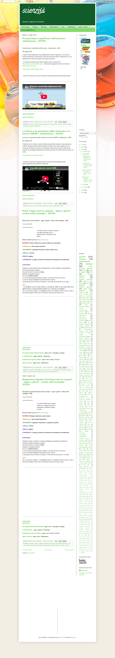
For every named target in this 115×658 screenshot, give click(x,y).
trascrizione (90, 427)
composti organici (84, 438)
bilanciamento (83, 319)
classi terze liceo (53, 124)
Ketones (84, 470)
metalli (89, 522)
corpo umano (26, 545)
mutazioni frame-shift (84, 526)
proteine (81, 369)
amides (88, 471)
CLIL (52, 369)
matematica (81, 522)
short (88, 424)
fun (80, 413)
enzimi (89, 412)
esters (89, 496)
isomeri (60, 124)
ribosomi (89, 538)
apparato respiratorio (44, 543)
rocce (80, 540)
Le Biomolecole (27, 356)
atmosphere (37, 369)
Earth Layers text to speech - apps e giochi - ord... (87, 172)
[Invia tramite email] (59, 122)
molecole (45, 206)
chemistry (31, 124)
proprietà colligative (86, 454)
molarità (83, 364)
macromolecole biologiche (86, 389)
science (45, 371)
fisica (80, 341)
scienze (31, 126)
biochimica (82, 306)
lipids (90, 519)
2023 (82, 147)
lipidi (88, 450)
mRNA (80, 521)
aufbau (88, 478)
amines (80, 473)
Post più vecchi (69, 550)
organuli (88, 536)
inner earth (30, 371)
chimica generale (86, 287)
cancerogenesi (83, 435)
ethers (80, 498)
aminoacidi (82, 433)
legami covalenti (89, 510)
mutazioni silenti (89, 533)
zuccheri (81, 552)
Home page (25, 27)
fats (90, 498)
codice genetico (83, 485)
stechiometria (83, 336)
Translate (85, 137)
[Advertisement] (86, 99)
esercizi (81, 278)
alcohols (88, 429)
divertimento (81, 491)
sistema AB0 (86, 464)
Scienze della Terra (27, 30)
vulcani (81, 468)
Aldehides (90, 468)
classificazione (87, 484)
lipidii (86, 519)
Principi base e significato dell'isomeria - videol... (86, 158)
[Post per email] (56, 121)
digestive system (84, 489)
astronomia (82, 317)
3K (87, 354)
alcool (88, 371)
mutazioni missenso (84, 529)
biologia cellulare (84, 326)
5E (88, 322)
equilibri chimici (82, 494)
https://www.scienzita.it (29, 66)
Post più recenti (27, 550)
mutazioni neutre (82, 531)
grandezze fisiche (88, 413)
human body (46, 545)
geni (80, 327)
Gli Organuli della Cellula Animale (32, 353)
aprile (84, 184)
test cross (88, 547)
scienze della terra (53, 371)
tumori (80, 550)
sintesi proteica (82, 543)
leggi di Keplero (85, 417)
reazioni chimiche (86, 279)
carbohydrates (82, 436)
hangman (88, 503)
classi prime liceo (84, 343)
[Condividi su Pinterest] (66, 122)
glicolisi (81, 445)
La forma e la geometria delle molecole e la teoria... (87, 165)
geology (69, 369)
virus (85, 550)
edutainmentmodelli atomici (85, 492)
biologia (52, 543)
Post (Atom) (31, 553)
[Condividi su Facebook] (64, 122)
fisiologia (40, 545)
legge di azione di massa (87, 517)
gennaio (85, 187)
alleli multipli (83, 431)
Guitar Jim (84, 570)
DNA (86, 304)
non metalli (84, 535)
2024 (82, 144)
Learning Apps (44, 239)
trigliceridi (81, 549)
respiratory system (55, 545)
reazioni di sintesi (84, 347)
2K (79, 371)
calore (85, 480)
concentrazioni (83, 310)
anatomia (31, 543)
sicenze (88, 542)
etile (85, 498)
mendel (88, 350)
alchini (82, 429)
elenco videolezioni (28, 114)
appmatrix (81, 477)
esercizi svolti (86, 384)
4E (92, 272)
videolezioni (71, 27)
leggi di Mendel (84, 387)
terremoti (88, 369)
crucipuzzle (82, 440)
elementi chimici (83, 442)
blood (80, 480)
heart (80, 505)
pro (84, 538)
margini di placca (87, 521)
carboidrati (84, 355)
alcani (88, 341)
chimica (36, 124)
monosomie (88, 524)
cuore (89, 440)
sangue (88, 540)
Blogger (74, 637)
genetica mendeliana (86, 296)
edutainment (58, 369)
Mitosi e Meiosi (27, 363)
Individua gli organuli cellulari (31, 359)
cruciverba (81, 412)
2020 (82, 192)
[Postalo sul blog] (61, 122)
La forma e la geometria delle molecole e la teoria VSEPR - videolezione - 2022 (46, 132)
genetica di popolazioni (84, 499)
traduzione (81, 427)
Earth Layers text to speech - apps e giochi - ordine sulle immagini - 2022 (47, 212)
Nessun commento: (48, 121)
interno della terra (38, 371)
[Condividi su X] (62, 122)
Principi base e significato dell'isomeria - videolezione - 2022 (44, 39)
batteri (80, 376)
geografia (87, 443)
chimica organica (43, 124)
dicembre (85, 151)
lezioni (82, 519)
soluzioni (81, 311)
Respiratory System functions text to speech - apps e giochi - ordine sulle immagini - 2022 (47, 382)
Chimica (35, 27)
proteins (81, 456)
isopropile (90, 508)
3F (84, 371)
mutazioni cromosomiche (86, 452)
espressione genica (84, 385)
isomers (65, 124)
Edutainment (54, 27)
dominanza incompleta (87, 382)
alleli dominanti (83, 348)
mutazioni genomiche (84, 528)
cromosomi (90, 380)
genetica (82, 285)
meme (88, 345)
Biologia (44, 27)
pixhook (62, 637)
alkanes (81, 373)
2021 (82, 190)
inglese (25, 371)
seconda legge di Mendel (86, 463)
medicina (81, 419)
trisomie (88, 549)
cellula (86, 376)
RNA (91, 354)
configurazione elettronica (85, 487)
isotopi (82, 510)
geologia (64, 369)
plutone (80, 538)
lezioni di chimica (27, 117)
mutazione (87, 366)
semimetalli (81, 542)
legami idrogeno (84, 512)
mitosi (80, 352)
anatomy (36, 543)
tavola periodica (84, 466)
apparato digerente (84, 324)
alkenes (88, 373)
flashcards (82, 320)
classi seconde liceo (84, 340)
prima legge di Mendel (85, 368)
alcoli (88, 403)
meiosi (83, 391)
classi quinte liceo (46, 369)
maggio (85, 154)
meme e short (83, 27)
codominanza (82, 410)
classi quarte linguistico (61, 543)
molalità (90, 362)
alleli (88, 405)
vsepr (61, 206)
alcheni (81, 403)
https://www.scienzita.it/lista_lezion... (33, 69)
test (63, 27)
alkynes (81, 405)
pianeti (88, 352)
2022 (82, 149)
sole (89, 401)
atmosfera (31, 369)
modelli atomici (88, 327)
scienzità (33, 11)
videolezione (37, 126)
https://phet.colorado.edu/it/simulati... (33, 64)
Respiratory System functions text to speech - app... (87, 179)
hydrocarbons (87, 505)
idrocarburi (83, 415)
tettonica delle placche (85, 426)
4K (85, 468)
